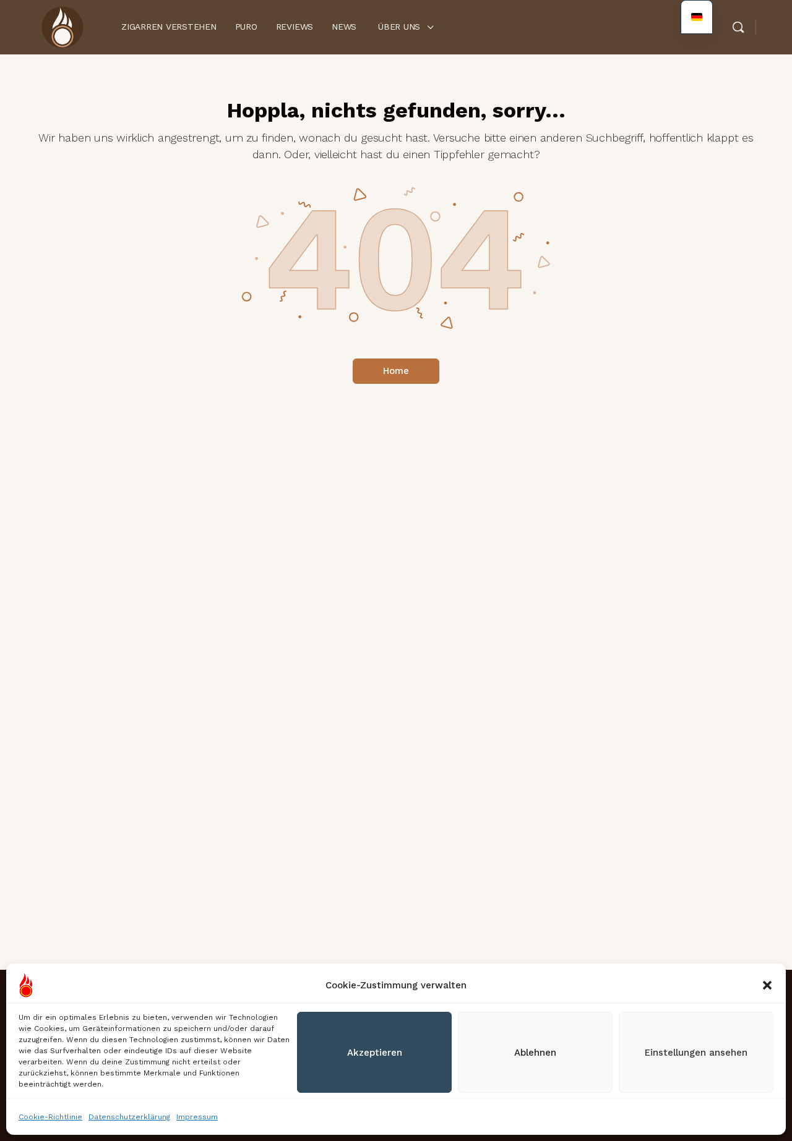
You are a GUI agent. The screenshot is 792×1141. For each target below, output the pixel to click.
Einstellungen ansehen (696, 1052)
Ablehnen (535, 1052)
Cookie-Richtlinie (50, 1117)
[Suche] (738, 27)
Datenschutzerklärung (129, 1117)
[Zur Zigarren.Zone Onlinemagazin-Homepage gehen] (62, 26)
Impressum (197, 1117)
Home (396, 370)
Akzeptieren (374, 1052)
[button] (767, 985)
